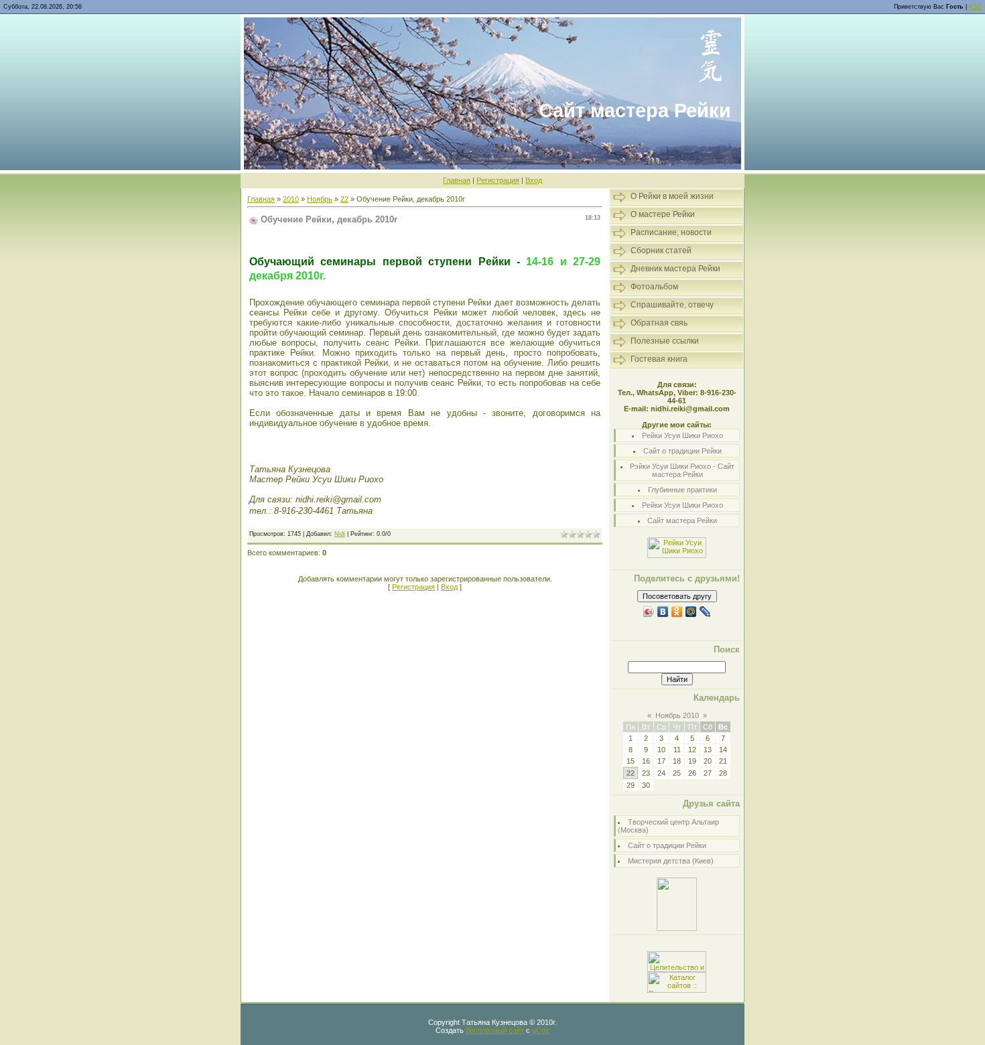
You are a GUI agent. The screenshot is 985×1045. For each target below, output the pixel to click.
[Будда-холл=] (677, 928)
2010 (291, 199)
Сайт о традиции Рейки (682, 451)
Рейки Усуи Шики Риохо (682, 435)
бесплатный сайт (495, 1030)
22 (344, 199)
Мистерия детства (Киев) (671, 861)
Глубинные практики (682, 490)
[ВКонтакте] (663, 611)
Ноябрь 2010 (677, 715)
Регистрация (497, 180)
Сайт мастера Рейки (682, 520)
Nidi (339, 534)
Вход (533, 180)
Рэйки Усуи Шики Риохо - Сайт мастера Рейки (682, 470)
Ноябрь (319, 199)
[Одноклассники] (677, 611)
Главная (456, 180)
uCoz (540, 1030)
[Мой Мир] (691, 611)
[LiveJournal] (705, 611)
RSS (975, 6)
